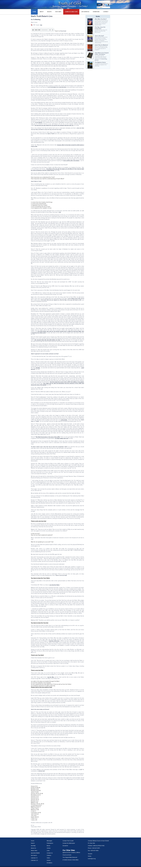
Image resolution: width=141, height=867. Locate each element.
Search (33, 843)
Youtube (90, 853)
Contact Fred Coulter (68, 840)
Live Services (85, 11)
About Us (33, 848)
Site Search (34, 855)
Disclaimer (65, 845)
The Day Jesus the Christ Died (100, 27)
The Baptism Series (100, 62)
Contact (105, 11)
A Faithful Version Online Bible (70, 860)
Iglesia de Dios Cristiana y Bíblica (71, 852)
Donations (96, 11)
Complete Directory (71, 11)
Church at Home (67, 855)
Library (48, 848)
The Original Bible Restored (70, 857)
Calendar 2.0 (34, 860)
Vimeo (89, 856)
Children (49, 855)
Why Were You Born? (101, 19)
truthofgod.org (92, 858)
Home (32, 840)
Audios (49, 860)
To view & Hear (103, 59)
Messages (49, 840)
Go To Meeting (35, 19)
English (100, 7)
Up (41, 25)
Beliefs (49, 11)
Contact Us (50, 853)
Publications (50, 843)
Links (48, 850)
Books (48, 845)
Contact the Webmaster (69, 843)
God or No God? (99, 36)
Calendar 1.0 (34, 858)
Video (48, 858)
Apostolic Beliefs (35, 853)
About (42, 11)
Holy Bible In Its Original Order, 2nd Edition (102, 53)
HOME (34, 11)
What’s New (34, 850)
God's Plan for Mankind (101, 45)
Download (63, 31)
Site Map (33, 845)
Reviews (96, 60)
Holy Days (58, 11)
